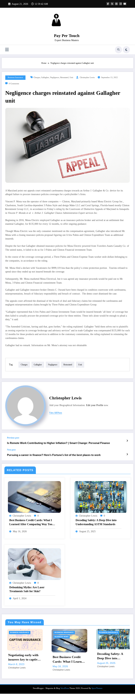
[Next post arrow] (127, 454)
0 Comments (14, 84)
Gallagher (45, 77)
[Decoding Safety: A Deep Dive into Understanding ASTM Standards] (100, 497)
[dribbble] (116, 3)
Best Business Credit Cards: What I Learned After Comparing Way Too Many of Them (30, 522)
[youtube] (124, 3)
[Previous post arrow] (127, 441)
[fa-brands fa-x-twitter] (112, 3)
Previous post (13, 438)
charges (37, 77)
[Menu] (7, 49)
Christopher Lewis (87, 77)
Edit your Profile (94, 405)
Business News (26, 637)
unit (71, 77)
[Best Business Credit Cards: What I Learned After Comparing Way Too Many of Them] (34, 497)
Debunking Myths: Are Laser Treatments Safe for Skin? (26, 589)
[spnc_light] (126, 49)
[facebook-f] (108, 3)
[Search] (118, 49)
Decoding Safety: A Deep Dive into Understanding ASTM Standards (96, 522)
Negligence (54, 77)
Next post (11, 450)
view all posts (55, 413)
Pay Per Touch (66, 35)
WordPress (64, 689)
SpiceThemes (97, 689)
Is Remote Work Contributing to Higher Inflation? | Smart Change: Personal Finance (58, 442)
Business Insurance (15, 77)
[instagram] (120, 3)
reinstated (64, 77)
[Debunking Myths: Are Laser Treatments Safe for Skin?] (34, 564)
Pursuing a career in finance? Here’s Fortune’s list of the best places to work (54, 454)
